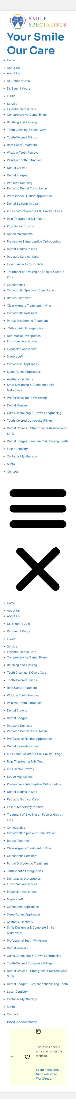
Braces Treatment (19, 298)
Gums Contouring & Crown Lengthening (34, 413)
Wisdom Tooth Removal (23, 152)
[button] (38, 538)
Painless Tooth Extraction (24, 160)
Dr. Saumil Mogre (18, 88)
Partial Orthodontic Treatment (27, 320)
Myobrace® (15, 356)
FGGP (11, 96)
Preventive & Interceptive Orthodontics (34, 241)
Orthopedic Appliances (23, 364)
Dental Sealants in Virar (23, 203)
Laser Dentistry (17, 448)
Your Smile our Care (35, 43)
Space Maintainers (20, 234)
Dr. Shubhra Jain (18, 81)
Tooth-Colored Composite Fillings (30, 420)
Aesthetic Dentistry (20, 379)
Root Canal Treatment (22, 145)
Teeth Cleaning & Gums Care (26, 129)
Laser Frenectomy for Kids (25, 264)
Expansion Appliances (22, 349)
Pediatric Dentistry (20, 183)
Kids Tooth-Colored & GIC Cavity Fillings (34, 211)
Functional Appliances (22, 341)
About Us (13, 68)
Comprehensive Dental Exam (27, 114)
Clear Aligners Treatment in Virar (29, 305)
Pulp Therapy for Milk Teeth (26, 218)
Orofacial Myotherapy (22, 456)
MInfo (11, 464)
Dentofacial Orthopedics (24, 336)
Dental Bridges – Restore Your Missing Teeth (37, 441)
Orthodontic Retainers (22, 313)
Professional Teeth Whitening (27, 397)
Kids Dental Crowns (20, 226)
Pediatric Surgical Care (23, 256)
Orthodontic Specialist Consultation (31, 290)
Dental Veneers (17, 405)
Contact (12, 471)
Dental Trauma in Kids (22, 249)
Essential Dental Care (21, 109)
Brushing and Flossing (22, 122)
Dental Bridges (17, 175)
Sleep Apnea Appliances (24, 371)
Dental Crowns (17, 167)
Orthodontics (16, 285)
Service (12, 103)
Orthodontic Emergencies (25, 328)
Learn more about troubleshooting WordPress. (48, 1074)
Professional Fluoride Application (29, 196)
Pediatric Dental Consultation (27, 188)
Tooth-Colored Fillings (22, 137)
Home (11, 60)
